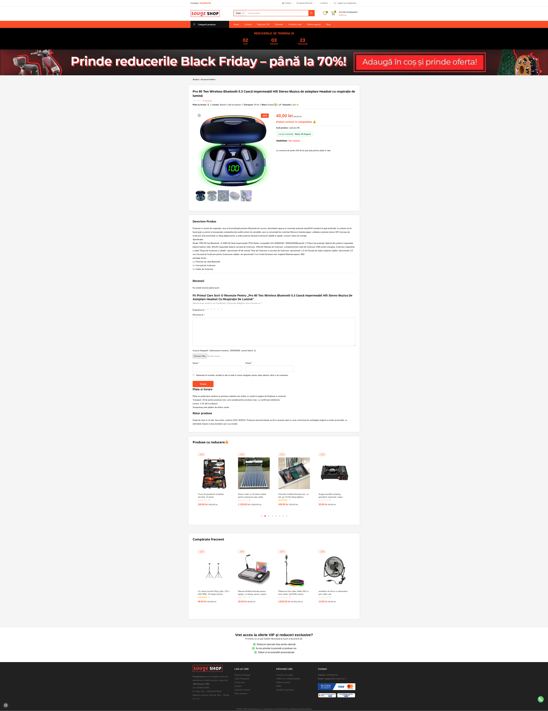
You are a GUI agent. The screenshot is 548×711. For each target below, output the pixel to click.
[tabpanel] (214, 481)
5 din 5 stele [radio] (222, 310)
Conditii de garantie (285, 690)
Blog (328, 24)
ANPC (279, 686)
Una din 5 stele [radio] (208, 310)
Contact (248, 24)
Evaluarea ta (199, 310)
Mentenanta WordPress (301, 709)
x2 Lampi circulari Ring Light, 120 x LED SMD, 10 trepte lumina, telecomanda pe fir (213, 594)
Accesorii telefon (208, 79)
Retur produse (240, 693)
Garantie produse (242, 690)
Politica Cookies (283, 682)
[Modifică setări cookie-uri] (6, 705)
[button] (240, 13)
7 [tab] (283, 516)
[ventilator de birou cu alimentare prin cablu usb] (334, 570)
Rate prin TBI (263, 24)
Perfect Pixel (282, 709)
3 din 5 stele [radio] (215, 310)
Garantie (279, 24)
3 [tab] (268, 516)
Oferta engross (314, 24)
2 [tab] (265, 516)
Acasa (236, 24)
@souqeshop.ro (339, 678)
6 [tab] (279, 516)
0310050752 (332, 675)
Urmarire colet (295, 24)
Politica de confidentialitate (288, 678)
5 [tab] (276, 516)
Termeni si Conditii (284, 675)
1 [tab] (261, 516)
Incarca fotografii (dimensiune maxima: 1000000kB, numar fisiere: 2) (224, 350)
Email (249, 363)
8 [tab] (286, 516)
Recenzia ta (199, 315)
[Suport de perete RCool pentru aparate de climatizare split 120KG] (213, 473)
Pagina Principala (242, 675)
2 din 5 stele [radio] (212, 310)
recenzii (207, 101)
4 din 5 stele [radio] (218, 310)
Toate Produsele (241, 678)
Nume (196, 363)
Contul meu (239, 682)
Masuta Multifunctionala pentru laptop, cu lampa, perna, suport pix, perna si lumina (252, 594)
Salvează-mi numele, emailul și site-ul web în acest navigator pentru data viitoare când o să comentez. (242, 375)
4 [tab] (272, 516)
